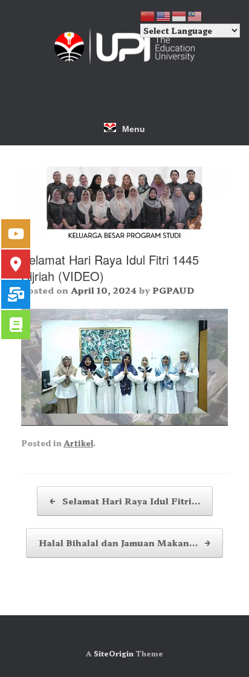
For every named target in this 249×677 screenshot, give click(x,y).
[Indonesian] (179, 15)
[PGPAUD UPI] (124, 46)
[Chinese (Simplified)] (148, 15)
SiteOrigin (114, 653)
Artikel (78, 443)
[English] (164, 15)
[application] (124, 367)
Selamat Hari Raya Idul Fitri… (125, 501)
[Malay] (195, 15)
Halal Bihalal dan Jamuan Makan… (124, 543)
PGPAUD (173, 290)
